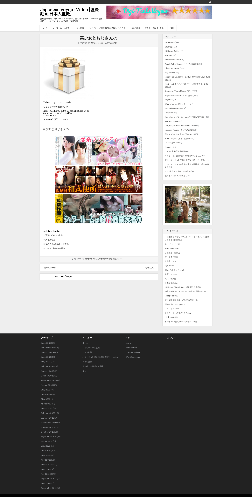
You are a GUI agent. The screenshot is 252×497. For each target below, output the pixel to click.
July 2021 (45, 446)
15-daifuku (170, 42)
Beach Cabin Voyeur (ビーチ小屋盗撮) (182, 64)
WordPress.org (133, 357)
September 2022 (49, 380)
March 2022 (46, 408)
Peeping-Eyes (171, 121)
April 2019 (46, 474)
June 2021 (46, 450)
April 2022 (46, 404)
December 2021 (48, 423)
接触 (172, 28)
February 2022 (48, 413)
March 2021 (46, 464)
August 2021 (46, 441)
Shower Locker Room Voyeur (178, 134)
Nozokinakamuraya (174, 108)
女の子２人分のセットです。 (58, 244)
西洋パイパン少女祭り (55, 235)
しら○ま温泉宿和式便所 (175, 151)
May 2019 (45, 469)
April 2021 (46, 460)
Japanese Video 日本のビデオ (110, 259)
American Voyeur (173, 60)
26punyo (169, 55)
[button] (187, 204)
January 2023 (47, 371)
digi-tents (65, 102)
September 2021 (49, 436)
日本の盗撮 (135, 28)
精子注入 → (150, 267)
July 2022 (45, 390)
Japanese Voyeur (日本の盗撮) (178, 95)
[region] (187, 204)
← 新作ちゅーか (48, 267)
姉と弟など (50, 240)
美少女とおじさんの (99, 38)
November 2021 (48, 427)
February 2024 (48, 348)
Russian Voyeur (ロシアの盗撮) (179, 130)
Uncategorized (172, 143)
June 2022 (46, 394)
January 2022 (47, 418)
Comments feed (133, 352)
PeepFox (169, 113)
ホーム (45, 28)
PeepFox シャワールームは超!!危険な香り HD (184, 117)
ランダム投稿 (171, 231)
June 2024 (46, 343)
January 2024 (47, 352)
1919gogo (169, 47)
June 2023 (46, 357)
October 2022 (47, 376)
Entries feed (131, 348)
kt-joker (169, 100)
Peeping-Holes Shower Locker (179, 125)
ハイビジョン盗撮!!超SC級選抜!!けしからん (107, 28)
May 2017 (45, 483)
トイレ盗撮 (79, 28)
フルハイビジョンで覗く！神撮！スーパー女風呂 (185, 160)
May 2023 (45, 362)
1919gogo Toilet (172, 51)
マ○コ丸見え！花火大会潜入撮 (178, 171)
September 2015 (49, 488)
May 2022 (45, 399)
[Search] (210, 2)
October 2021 (47, 432)
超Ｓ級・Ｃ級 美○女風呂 (155, 28)
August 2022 (47, 385)
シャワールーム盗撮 (61, 28)
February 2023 (48, 366)
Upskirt (168, 147)
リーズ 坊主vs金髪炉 (55, 248)
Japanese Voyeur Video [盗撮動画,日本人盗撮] (69, 11)
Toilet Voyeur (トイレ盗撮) (177, 138)
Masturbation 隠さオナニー (177, 104)
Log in (128, 343)
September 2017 (49, 479)
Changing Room (172, 68)
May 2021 (45, 455)
